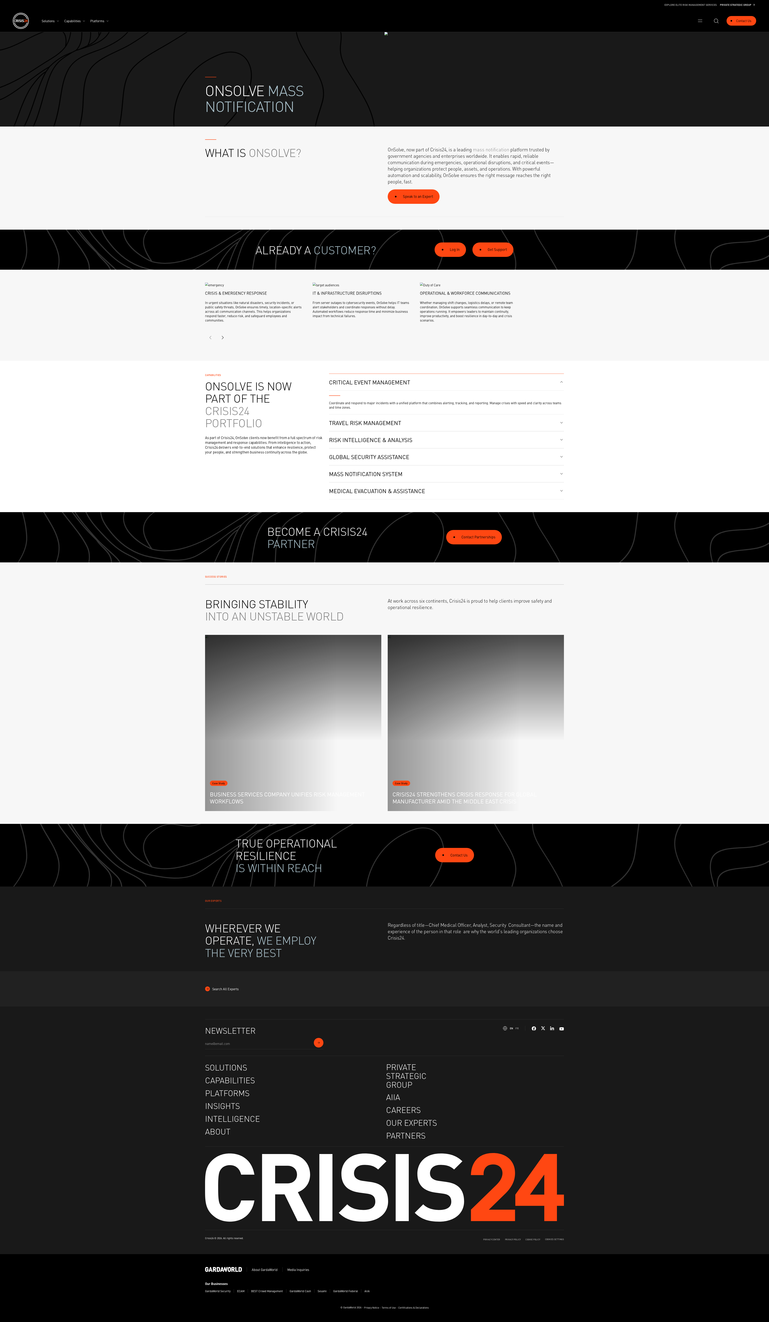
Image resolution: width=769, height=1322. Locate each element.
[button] (446, 382)
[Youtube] (561, 1028)
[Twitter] (543, 1028)
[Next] (222, 337)
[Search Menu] (716, 20)
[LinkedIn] (552, 1028)
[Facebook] (534, 1028)
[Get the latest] (318, 1043)
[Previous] (210, 337)
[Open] (700, 20)
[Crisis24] (21, 21)
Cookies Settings (554, 1239)
